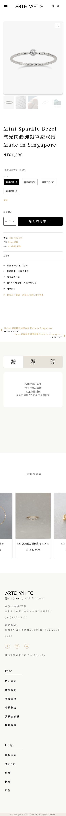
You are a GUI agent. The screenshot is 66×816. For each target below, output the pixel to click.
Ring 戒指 (13, 242)
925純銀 (12, 246)
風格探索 (11, 725)
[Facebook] (7, 646)
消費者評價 (12, 716)
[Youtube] (26, 646)
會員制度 (11, 707)
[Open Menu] (5, 6)
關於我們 (11, 690)
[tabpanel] (33, 405)
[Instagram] (17, 646)
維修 (8, 790)
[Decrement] (6, 221)
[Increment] (13, 221)
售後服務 (11, 698)
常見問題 (11, 755)
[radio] (11, 182)
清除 (6, 200)
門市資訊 (11, 681)
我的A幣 (10, 764)
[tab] (13, 362)
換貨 (8, 781)
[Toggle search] (53, 6)
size (6, 176)
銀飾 (19, 246)
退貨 (8, 772)
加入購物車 (38, 221)
